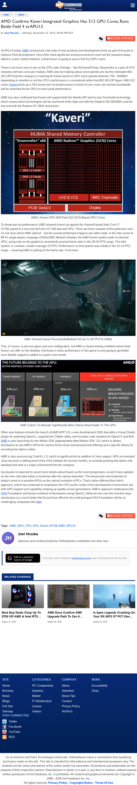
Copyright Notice (81, 782)
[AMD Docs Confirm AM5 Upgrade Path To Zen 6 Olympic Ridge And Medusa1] (68, 596)
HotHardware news (81, 558)
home (6, 15)
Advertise (68, 690)
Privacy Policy (71, 706)
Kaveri (13, 84)
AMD (25, 50)
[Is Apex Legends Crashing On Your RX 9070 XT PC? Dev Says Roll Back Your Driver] (114, 596)
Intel (39, 501)
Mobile (36, 695)
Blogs (6, 701)
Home (6, 685)
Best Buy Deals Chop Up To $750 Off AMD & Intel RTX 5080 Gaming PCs (21, 615)
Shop (95, 690)
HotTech (67, 711)
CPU (28, 525)
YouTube (14, 731)
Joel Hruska (28, 534)
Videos (36, 711)
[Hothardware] (68, 5)
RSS (12, 736)
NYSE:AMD (57, 525)
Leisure (37, 706)
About (65, 685)
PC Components (42, 685)
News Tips (68, 695)
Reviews (7, 690)
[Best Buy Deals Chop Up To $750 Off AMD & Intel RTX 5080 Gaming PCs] (23, 596)
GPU (20, 525)
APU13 (70, 525)
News (21, 15)
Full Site (7, 706)
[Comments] (101, 39)
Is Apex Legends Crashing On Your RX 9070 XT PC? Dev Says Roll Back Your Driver (114, 615)
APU (36, 525)
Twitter (13, 721)
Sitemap (7, 711)
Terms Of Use (104, 782)
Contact (67, 701)
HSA (4, 493)
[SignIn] (7, 4)
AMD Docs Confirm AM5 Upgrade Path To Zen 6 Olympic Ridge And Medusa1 (67, 615)
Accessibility (100, 685)
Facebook (15, 726)
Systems (37, 690)
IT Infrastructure (42, 701)
